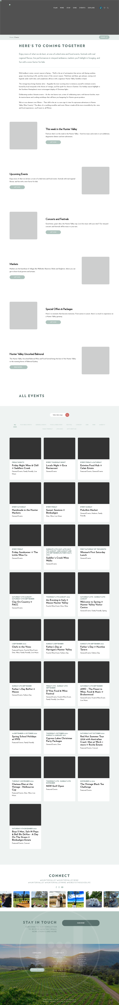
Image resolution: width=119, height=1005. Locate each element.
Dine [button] (87, 424)
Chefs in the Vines (21, 647)
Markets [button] (102, 424)
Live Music (58, 516)
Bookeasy (53, 1001)
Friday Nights (18, 462)
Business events (37, 969)
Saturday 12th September (91, 686)
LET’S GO (53, 232)
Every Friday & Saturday (91, 462)
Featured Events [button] (26, 424)
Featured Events (86, 471)
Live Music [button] (60, 429)
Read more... (18, 367)
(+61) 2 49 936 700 (59, 974)
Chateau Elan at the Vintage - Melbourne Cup (23, 787)
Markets (94, 513)
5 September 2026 (19, 644)
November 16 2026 (87, 781)
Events (82, 8)
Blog (37, 965)
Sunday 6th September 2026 (92, 644)
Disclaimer (81, 961)
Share (103, 37)
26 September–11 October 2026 (24, 733)
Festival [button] (69, 424)
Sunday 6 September (55, 644)
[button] (67, 415)
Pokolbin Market (89, 510)
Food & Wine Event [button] (56, 424)
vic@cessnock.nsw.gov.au (59, 976)
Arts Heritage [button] (71, 429)
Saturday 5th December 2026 (24, 828)
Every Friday (51, 507)
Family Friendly (28, 471)
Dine (75, 8)
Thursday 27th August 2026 (58, 597)
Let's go (53, 142)
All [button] (15, 424)
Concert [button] (79, 424)
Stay (68, 8)
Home (11, 37)
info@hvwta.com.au (59, 966)
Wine (62, 8)
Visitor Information (37, 963)
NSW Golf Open (55, 786)
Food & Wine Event (53, 606)
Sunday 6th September (22, 686)
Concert (95, 748)
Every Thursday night (56, 462)
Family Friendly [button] (48, 429)
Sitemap (82, 955)
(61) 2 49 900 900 (59, 965)
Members (82, 965)
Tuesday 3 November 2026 (22, 781)
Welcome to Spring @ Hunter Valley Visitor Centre (91, 605)
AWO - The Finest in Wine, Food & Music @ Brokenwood (91, 692)
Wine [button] (94, 424)
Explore (91, 8)
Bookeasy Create (71, 1001)
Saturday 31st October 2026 (92, 733)
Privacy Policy (81, 957)
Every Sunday (86, 507)
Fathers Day (64, 653)
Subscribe (81, 923)
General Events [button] (41, 424)
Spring (104, 611)
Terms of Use (82, 959)
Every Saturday (19, 507)
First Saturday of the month (93, 549)
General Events (17, 471)
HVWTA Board (82, 963)
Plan (55, 8)
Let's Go (17, 187)
